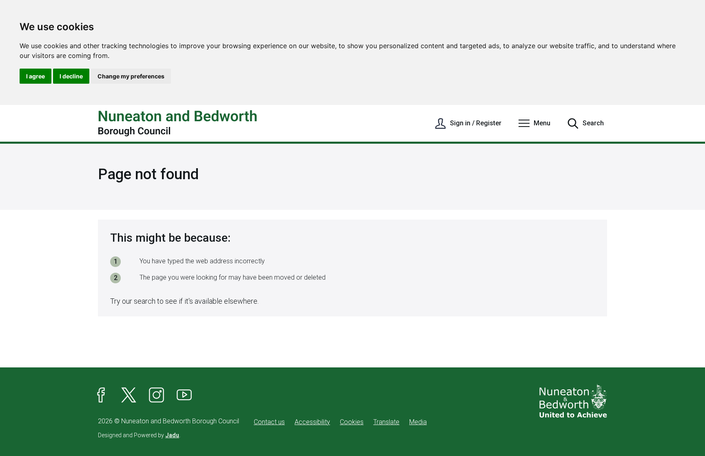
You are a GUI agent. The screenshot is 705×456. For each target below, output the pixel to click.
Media (418, 422)
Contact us (269, 422)
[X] (129, 395)
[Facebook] (101, 395)
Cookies (352, 422)
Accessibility (312, 422)
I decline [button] (71, 76)
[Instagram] (156, 395)
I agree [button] (35, 76)
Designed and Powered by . (139, 435)
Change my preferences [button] (131, 76)
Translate (386, 422)
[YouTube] (184, 395)
